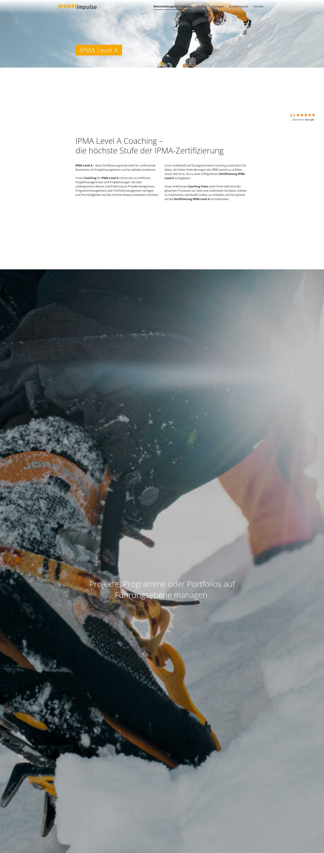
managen (218, 6)
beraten (202, 6)
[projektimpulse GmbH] (77, 6)
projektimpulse (238, 6)
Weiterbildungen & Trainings (172, 6)
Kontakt (258, 6)
